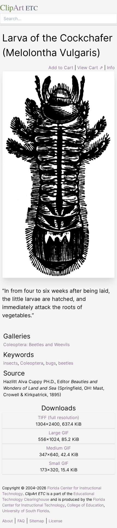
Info (111, 67)
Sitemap (36, 520)
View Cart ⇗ (90, 67)
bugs (51, 363)
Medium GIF (58, 448)
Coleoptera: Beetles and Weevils (36, 344)
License (55, 520)
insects (10, 363)
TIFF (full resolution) (58, 417)
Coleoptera (31, 363)
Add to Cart (60, 67)
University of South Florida (25, 510)
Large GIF (59, 432)
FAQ (21, 520)
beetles (65, 363)
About (7, 520)
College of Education (85, 505)
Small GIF (58, 463)
